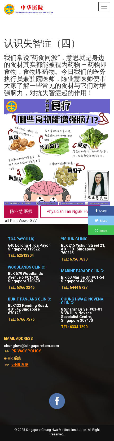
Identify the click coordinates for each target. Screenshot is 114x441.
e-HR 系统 (19, 364)
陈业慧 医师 (21, 211)
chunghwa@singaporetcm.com (31, 346)
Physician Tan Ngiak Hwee (70, 211)
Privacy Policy (26, 351)
